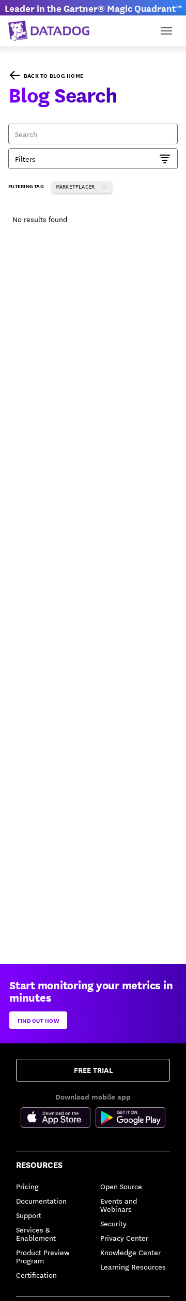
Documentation (41, 1200)
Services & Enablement (36, 1233)
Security (113, 1223)
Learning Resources (133, 1266)
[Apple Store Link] (58, 1119)
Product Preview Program (42, 1256)
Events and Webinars (118, 1204)
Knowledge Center (130, 1252)
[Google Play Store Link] (130, 1119)
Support (28, 1215)
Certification (36, 1275)
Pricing (27, 1186)
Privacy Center (124, 1238)
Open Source (121, 1186)
